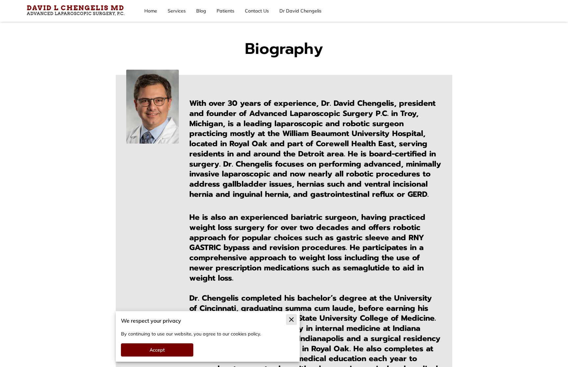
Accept (157, 350)
